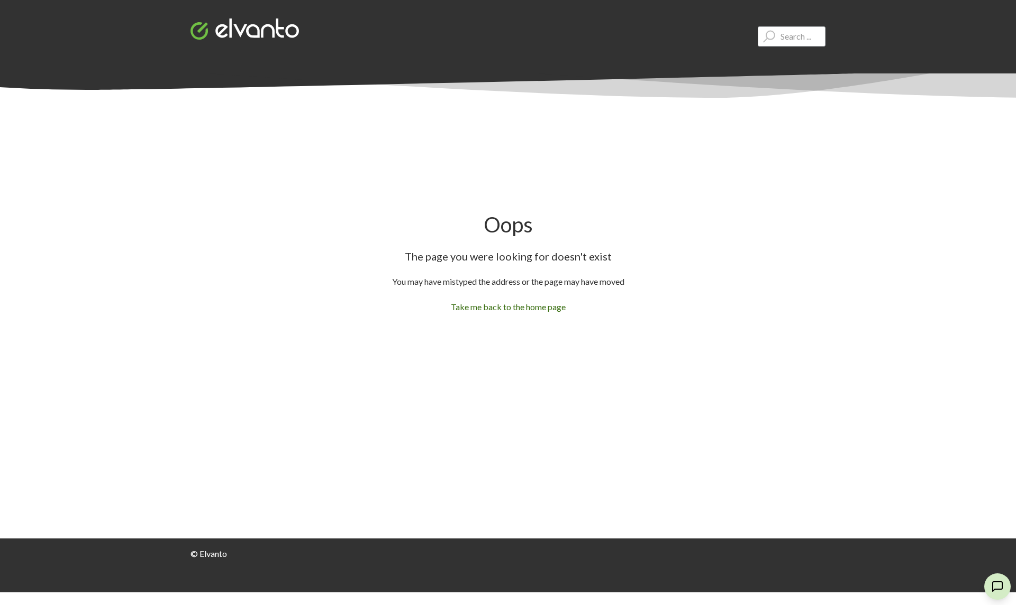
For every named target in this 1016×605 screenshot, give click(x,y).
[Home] (244, 29)
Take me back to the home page (508, 307)
